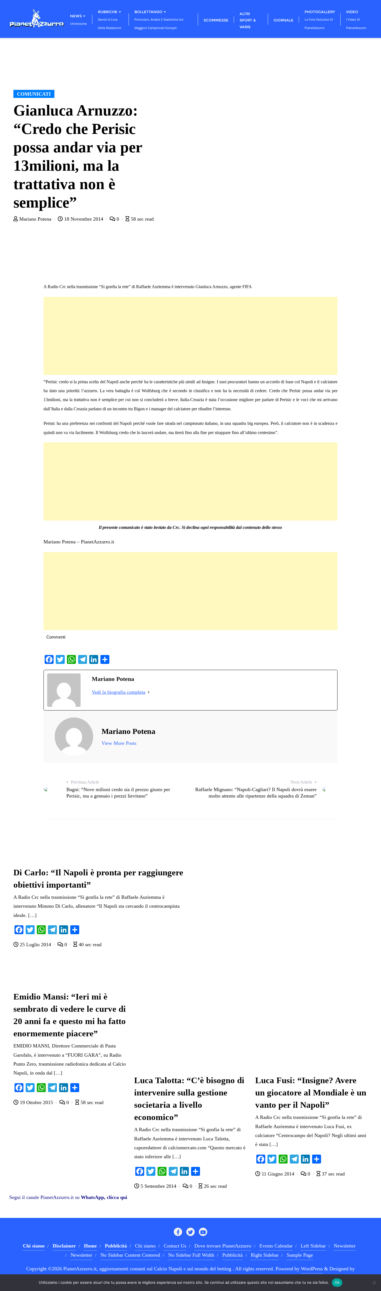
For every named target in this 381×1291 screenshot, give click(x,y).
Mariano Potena (35, 219)
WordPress (312, 1268)
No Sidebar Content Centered (130, 1255)
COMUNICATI (34, 94)
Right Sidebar (265, 1255)
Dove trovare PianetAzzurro (222, 1246)
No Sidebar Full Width (191, 1255)
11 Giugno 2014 (278, 1174)
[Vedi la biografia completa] (148, 692)
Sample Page (300, 1255)
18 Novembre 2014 (84, 219)
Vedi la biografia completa (118, 692)
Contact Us (175, 1246)
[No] (374, 1282)
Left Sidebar (313, 1246)
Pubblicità (232, 1255)
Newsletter (345, 1246)
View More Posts (119, 743)
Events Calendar (276, 1246)
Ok (337, 1282)
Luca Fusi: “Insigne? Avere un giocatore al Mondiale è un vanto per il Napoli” (310, 1093)
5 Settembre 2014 (158, 1186)
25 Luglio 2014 (35, 944)
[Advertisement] (190, 336)
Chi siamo (145, 1246)
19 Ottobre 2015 (36, 1102)
